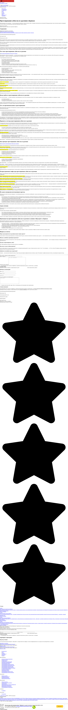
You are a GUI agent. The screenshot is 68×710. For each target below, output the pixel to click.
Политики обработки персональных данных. (45, 265)
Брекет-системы (4, 675)
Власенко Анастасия (11, 644)
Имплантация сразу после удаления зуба (9, 684)
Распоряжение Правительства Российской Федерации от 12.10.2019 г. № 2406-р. (41, 699)
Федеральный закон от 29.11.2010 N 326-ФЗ (30, 700)
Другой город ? (5, 5)
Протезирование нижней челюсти (8, 667)
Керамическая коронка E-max (7, 661)
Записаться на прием (3, 634)
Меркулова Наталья (11, 646)
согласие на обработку (23, 267)
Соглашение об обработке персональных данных (56, 698)
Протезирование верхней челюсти (8, 664)
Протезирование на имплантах (7, 687)
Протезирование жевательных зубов (8, 665)
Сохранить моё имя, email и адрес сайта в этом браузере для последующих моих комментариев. (17, 285)
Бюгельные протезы (5, 669)
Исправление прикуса (6, 676)
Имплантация (4, 683)
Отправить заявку (3, 266)
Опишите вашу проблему (4, 264)
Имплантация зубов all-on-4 (6, 685)
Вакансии (4, 14)
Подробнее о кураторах (4, 643)
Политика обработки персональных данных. (24, 706)
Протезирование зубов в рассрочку (8, 672)
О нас (3, 12)
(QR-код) (26, 698)
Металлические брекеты (6, 678)
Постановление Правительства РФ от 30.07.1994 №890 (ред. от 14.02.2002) (15, 699)
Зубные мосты (4, 660)
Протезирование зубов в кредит (7, 671)
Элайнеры (3, 690)
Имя (1, 271)
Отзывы (4, 10)
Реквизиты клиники (3, 698)
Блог (3, 11)
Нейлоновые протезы (5, 670)
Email (1, 273)
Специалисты (4, 9)
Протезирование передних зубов (7, 666)
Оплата (3, 13)
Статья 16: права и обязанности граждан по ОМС (14, 700)
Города (3, 655)
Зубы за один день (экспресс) (7, 682)
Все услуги (4, 8)
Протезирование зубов (6, 663)
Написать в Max (2, 648)
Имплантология (4, 681)
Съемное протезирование (6, 668)
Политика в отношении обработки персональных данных (38, 698)
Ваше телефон (2, 256)
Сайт (1, 275)
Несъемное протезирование (6, 662)
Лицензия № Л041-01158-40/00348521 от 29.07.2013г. (16, 698)
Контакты (3, 15)
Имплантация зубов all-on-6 (6, 686)
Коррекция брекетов (5, 677)
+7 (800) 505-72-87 (3, 695)
